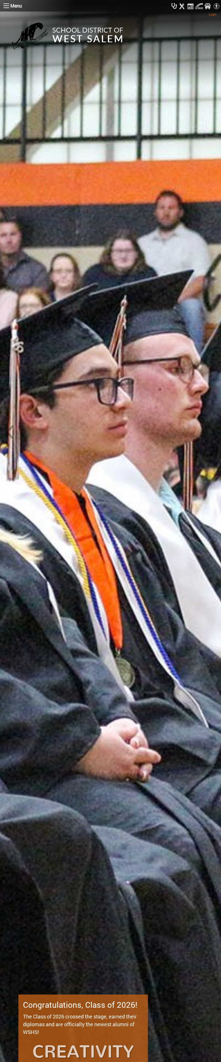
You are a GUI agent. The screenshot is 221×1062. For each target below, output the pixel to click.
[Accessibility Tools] (216, 6)
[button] (9, 433)
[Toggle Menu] (6, 5)
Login (212, 14)
